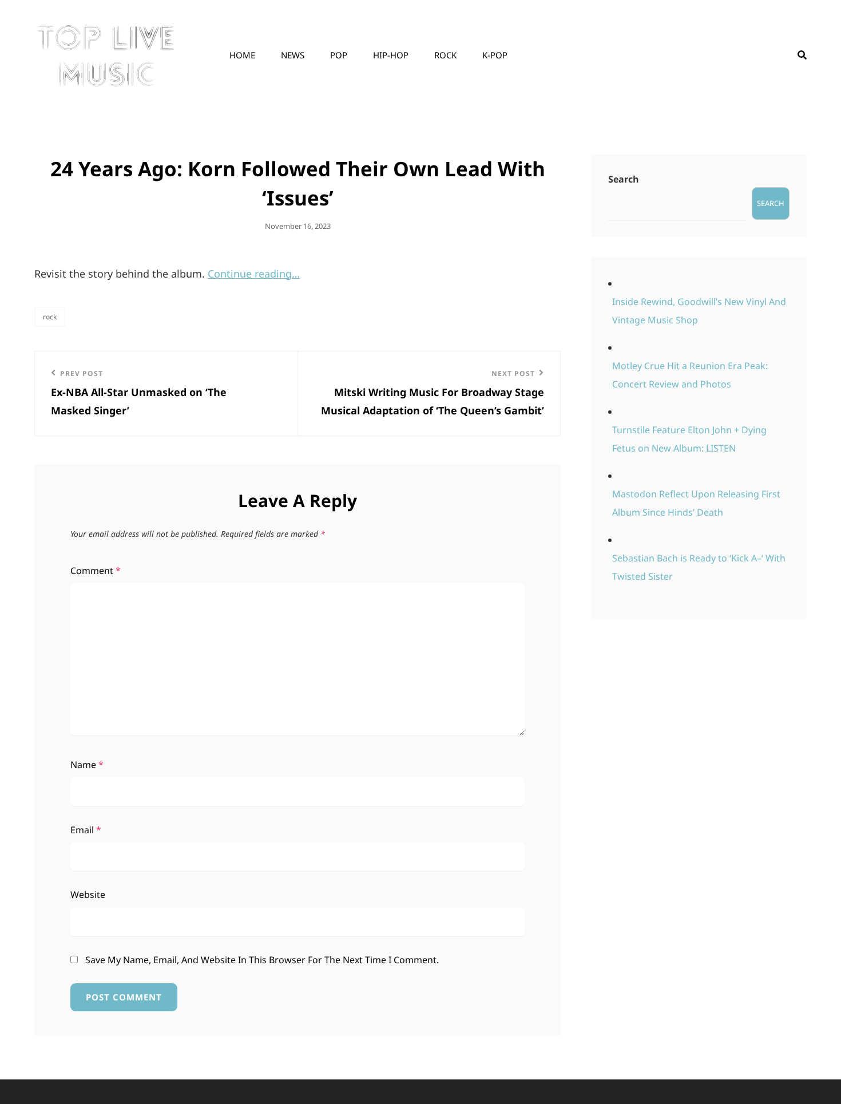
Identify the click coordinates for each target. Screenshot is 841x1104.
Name (87, 764)
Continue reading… (254, 273)
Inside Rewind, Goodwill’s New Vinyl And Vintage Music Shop (699, 310)
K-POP (494, 55)
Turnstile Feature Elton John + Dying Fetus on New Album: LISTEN (689, 439)
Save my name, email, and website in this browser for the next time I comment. (262, 959)
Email (85, 830)
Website (87, 894)
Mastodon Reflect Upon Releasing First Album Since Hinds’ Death (696, 503)
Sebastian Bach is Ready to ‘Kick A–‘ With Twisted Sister (699, 567)
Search (623, 179)
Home (242, 55)
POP (338, 55)
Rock (445, 55)
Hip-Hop (390, 55)
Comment (95, 570)
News (292, 55)
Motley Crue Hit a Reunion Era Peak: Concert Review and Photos (690, 374)
